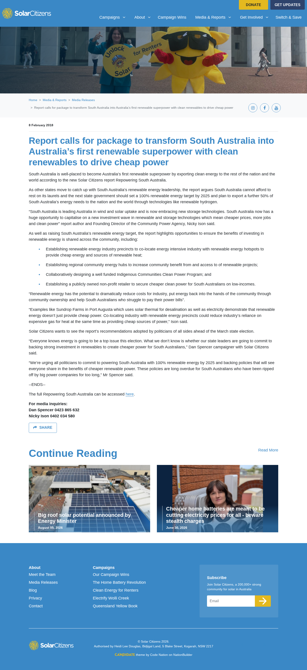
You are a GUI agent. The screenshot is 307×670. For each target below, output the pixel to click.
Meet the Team (42, 574)
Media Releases (83, 100)
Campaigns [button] (114, 17)
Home (33, 100)
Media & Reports (55, 100)
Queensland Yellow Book (115, 606)
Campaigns (104, 567)
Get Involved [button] (256, 17)
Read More (268, 450)
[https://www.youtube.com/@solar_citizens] (231, 5)
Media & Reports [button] (215, 17)
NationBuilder (182, 655)
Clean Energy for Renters (115, 590)
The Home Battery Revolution (119, 582)
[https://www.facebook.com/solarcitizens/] (219, 5)
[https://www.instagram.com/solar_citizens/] (208, 5)
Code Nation (159, 655)
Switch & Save (289, 17)
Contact (36, 606)
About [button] (144, 17)
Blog (33, 590)
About (34, 567)
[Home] (26, 13)
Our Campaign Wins (111, 574)
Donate (253, 5)
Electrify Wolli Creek (111, 598)
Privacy (35, 598)
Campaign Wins (172, 17)
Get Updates (287, 5)
